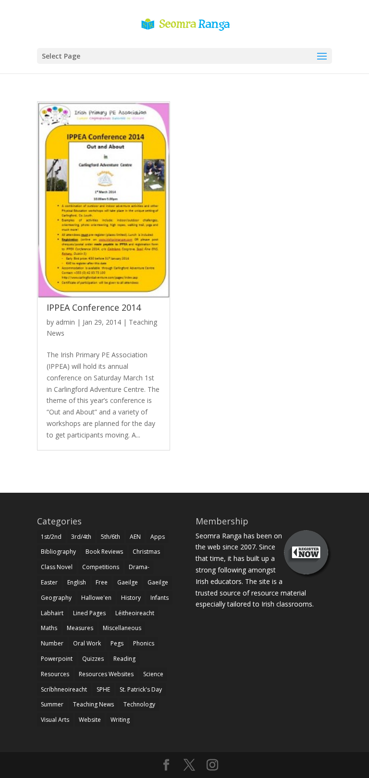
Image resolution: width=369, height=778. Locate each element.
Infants (159, 598)
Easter (49, 582)
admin (65, 322)
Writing (120, 720)
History (131, 598)
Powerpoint (57, 659)
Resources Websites (106, 674)
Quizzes (93, 659)
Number (52, 643)
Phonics (143, 643)
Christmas (146, 551)
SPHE (103, 689)
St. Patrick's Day (141, 689)
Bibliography (58, 551)
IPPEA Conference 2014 (94, 307)
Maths (49, 628)
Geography (56, 598)
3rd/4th (81, 537)
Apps (157, 537)
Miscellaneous (122, 628)
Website (90, 720)
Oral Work (87, 643)
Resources (55, 674)
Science (153, 674)
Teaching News (93, 704)
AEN (135, 537)
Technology (139, 704)
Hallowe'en (96, 598)
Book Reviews (104, 551)
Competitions (100, 567)
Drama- (139, 567)
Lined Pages (89, 613)
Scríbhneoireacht (64, 689)
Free (102, 582)
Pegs (117, 643)
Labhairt (52, 613)
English (76, 582)
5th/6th (110, 537)
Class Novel (57, 567)
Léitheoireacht (134, 613)
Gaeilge (127, 582)
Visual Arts (55, 720)
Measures (80, 628)
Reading (124, 659)
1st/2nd (51, 537)
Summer (52, 704)
